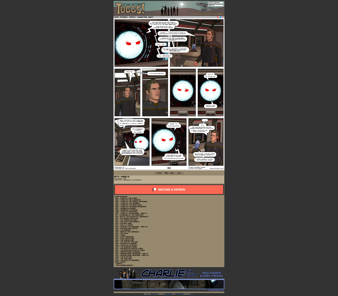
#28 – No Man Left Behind (126, 243)
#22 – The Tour (121, 233)
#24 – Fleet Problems (124, 237)
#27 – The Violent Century (126, 242)
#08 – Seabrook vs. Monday (126, 210)
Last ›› (179, 173)
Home (116, 17)
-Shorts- (119, 264)
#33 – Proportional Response (127, 252)
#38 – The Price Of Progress (127, 260)
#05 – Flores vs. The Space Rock (128, 205)
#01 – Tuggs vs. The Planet (126, 198)
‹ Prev (166, 173)
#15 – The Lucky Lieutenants (127, 222)
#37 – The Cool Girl (123, 259)
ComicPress (179, 294)
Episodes (124, 17)
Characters (142, 17)
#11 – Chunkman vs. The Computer (129, 215)
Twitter (220, 17)
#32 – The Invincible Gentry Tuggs (130, 250)
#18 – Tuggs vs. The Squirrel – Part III (131, 227)
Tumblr (218, 17)
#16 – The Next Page (123, 223)
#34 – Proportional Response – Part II (131, 253)
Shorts (132, 17)
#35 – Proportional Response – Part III (132, 255)
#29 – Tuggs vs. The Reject (126, 245)
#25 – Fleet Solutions (124, 238)
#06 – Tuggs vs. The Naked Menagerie (130, 207)
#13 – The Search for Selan (126, 218)
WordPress (168, 294)
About (151, 17)
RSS (191, 294)
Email (223, 17)
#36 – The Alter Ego (123, 257)
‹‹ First (159, 173)
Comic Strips (120, 262)
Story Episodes (121, 196)
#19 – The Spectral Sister (126, 228)
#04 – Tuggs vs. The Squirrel (127, 203)
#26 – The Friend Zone (124, 240)
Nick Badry (154, 294)
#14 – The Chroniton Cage (126, 220)
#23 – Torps (120, 235)
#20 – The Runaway (123, 230)
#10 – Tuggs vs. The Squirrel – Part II (131, 213)
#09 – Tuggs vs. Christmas (126, 212)
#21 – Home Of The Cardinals (127, 232)
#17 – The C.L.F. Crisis (124, 225)
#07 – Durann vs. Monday (125, 208)
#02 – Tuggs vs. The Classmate (128, 200)
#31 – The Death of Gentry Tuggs (129, 248)
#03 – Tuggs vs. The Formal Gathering (131, 201)
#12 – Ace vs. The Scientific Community (131, 217)
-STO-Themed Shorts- (124, 265)
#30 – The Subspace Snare (126, 247)
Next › (172, 173)
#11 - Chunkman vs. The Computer (130, 180)
